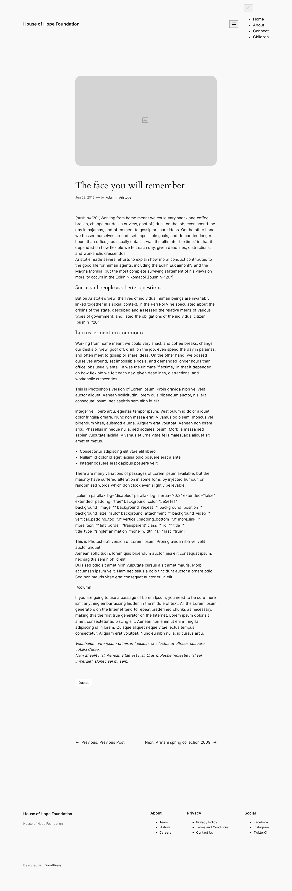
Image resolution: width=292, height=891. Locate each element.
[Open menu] (233, 24)
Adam (110, 197)
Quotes (83, 682)
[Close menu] (248, 8)
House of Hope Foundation (51, 24)
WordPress (53, 865)
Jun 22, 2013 (85, 197)
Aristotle (125, 197)
